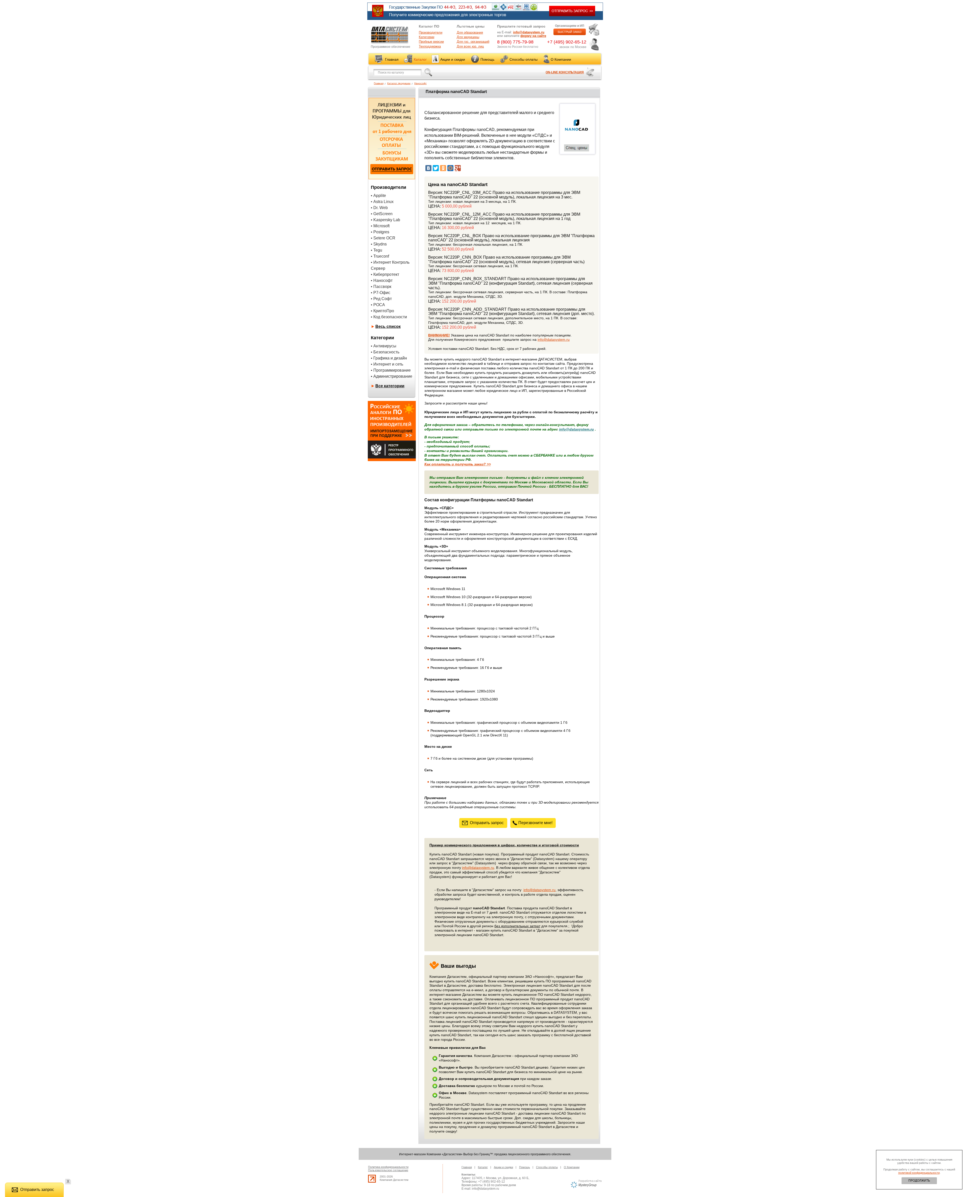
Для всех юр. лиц (470, 46)
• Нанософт (382, 280)
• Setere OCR (383, 238)
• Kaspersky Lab (385, 220)
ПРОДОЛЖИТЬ (919, 1180)
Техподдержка (430, 46)
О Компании (561, 59)
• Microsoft (380, 226)
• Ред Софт (381, 299)
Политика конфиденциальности (388, 1166)
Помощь (487, 59)
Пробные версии (431, 41)
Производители (430, 32)
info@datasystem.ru (528, 32)
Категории (426, 37)
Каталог (420, 59)
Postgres (381, 232)
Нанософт (420, 83)
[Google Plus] (458, 168)
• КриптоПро (382, 311)
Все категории (389, 386)
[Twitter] (436, 168)
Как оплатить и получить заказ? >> (457, 464)
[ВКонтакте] (428, 168)
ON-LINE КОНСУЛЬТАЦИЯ (565, 72)
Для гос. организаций (473, 41)
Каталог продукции (398, 83)
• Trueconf (380, 256)
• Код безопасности (389, 317)
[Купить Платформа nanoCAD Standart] (576, 139)
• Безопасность (385, 352)
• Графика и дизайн (389, 358)
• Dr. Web (379, 208)
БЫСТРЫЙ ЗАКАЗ (569, 31)
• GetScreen (382, 214)
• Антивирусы (383, 346)
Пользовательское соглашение (388, 1170)
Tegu (377, 250)
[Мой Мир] (450, 168)
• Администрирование (391, 376)
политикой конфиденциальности (919, 1172)
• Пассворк (381, 286)
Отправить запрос (487, 823)
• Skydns (379, 244)
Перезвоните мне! (535, 823)
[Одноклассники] (443, 168)
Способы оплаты (524, 59)
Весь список (388, 326)
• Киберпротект (385, 274)
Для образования (470, 32)
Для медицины (468, 37)
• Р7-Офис (380, 292)
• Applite (378, 195)
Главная (392, 59)
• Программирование (391, 370)
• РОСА (378, 305)
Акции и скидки (452, 59)
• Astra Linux (382, 201)
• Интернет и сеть (387, 364)
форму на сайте (533, 36)
